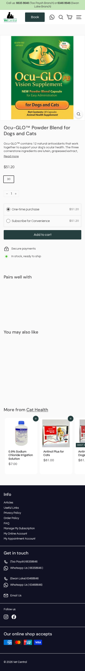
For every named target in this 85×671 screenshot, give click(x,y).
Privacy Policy (12, 512)
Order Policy (11, 518)
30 (8, 179)
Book (35, 17)
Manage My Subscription (19, 528)
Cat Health (37, 409)
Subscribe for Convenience (31, 221)
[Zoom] (79, 114)
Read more (11, 156)
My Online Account (15, 533)
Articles (8, 502)
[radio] (8, 209)
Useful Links (11, 507)
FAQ (6, 523)
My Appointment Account (19, 538)
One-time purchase (25, 209)
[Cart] (69, 17)
